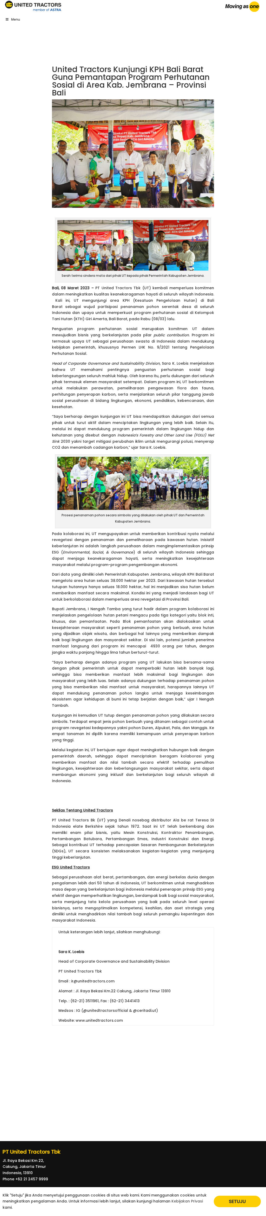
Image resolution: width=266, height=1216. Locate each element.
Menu (15, 19)
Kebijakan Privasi (187, 1201)
